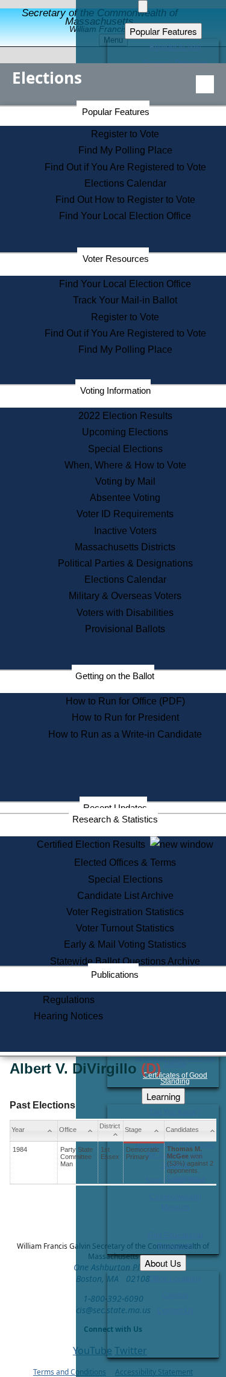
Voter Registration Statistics (125, 912)
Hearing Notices (68, 1016)
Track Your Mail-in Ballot (125, 300)
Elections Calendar (125, 183)
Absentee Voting (125, 498)
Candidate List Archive (125, 896)
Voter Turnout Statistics (125, 928)
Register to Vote (125, 134)
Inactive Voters (125, 531)
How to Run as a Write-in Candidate (125, 734)
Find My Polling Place (125, 150)
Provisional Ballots (125, 629)
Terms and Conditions (69, 1372)
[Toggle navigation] (205, 84)
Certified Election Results (93, 844)
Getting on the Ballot (114, 676)
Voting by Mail (125, 481)
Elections (47, 78)
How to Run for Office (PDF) (125, 701)
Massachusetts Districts (125, 547)
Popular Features (115, 112)
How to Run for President (125, 717)
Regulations (69, 1000)
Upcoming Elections (125, 432)
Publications (115, 974)
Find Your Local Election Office (125, 216)
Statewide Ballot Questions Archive (125, 961)
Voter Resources (116, 258)
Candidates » (186, 1177)
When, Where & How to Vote (125, 465)
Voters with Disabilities (125, 613)
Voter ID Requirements (125, 514)
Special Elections (125, 449)
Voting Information (115, 390)
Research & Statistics (115, 819)
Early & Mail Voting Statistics (125, 944)
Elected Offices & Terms (125, 862)
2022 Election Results (125, 416)
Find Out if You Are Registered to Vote (125, 167)
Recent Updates (115, 808)
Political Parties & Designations (125, 563)
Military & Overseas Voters (125, 596)
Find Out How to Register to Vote (125, 199)
